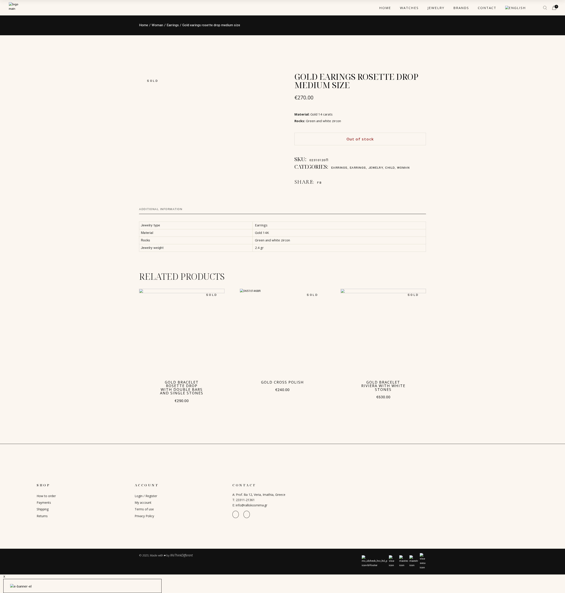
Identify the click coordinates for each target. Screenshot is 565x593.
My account (143, 502)
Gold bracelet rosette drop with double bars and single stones (181, 388)
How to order (46, 496)
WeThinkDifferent (181, 555)
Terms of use (144, 509)
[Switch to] (515, 7)
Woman (403, 168)
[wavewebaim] (536, 8)
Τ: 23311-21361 (243, 500)
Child (390, 168)
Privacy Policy (144, 516)
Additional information (160, 209)
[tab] (160, 209)
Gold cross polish (282, 382)
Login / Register (146, 496)
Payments (44, 502)
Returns (42, 516)
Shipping (43, 509)
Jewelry (375, 168)
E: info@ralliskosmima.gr (249, 505)
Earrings (339, 168)
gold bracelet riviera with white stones (383, 386)
